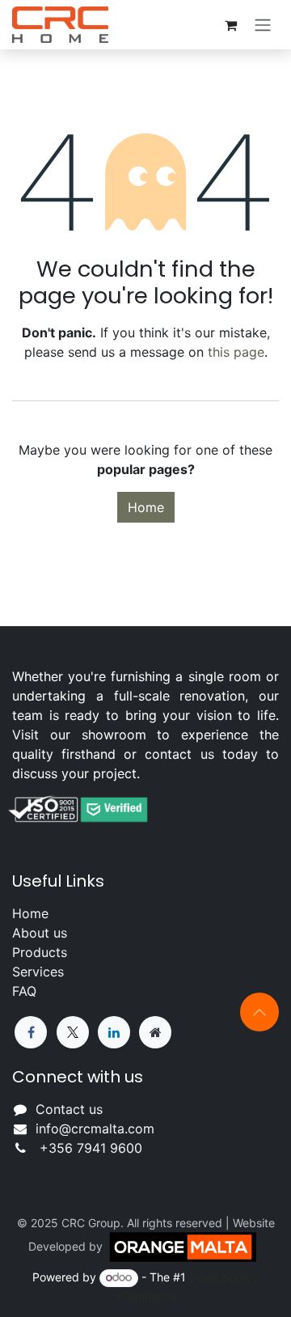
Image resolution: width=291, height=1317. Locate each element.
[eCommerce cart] (230, 25)
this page (236, 352)
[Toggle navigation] (263, 25)
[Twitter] (73, 1032)
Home (146, 507)
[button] (259, 1012)
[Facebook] (31, 1032)
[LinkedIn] (114, 1032)
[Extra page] (155, 1032)
